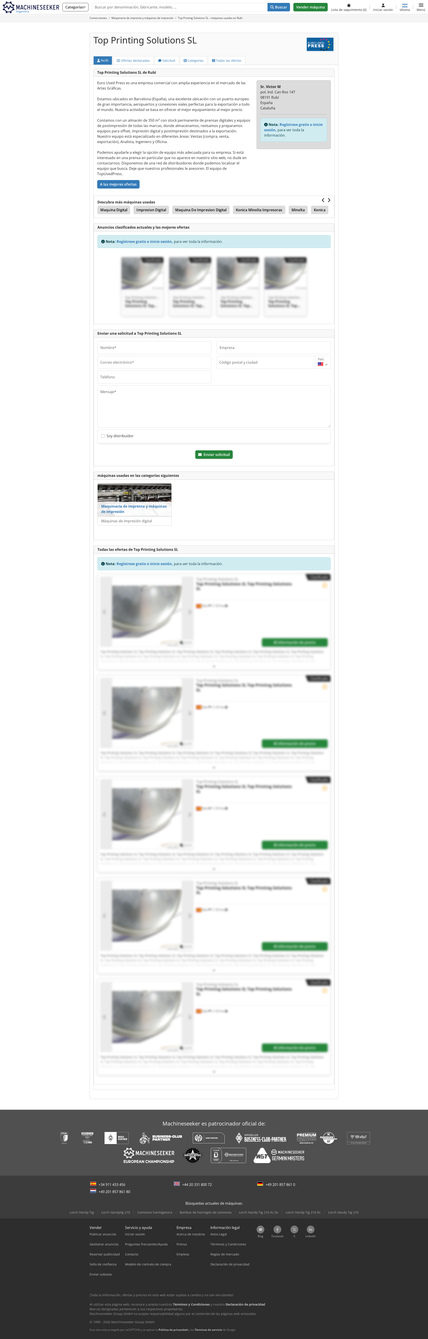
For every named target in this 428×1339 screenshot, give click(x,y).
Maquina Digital (113, 209)
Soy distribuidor (120, 435)
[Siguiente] (329, 200)
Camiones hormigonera (154, 1212)
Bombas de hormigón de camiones (206, 1212)
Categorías (195, 60)
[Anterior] (323, 200)
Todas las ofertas (228, 60)
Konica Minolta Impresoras (259, 209)
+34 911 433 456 (112, 1184)
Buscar (280, 7)
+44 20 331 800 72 (197, 1184)
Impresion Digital (151, 209)
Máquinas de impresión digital (126, 521)
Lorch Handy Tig (82, 1212)
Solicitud (168, 60)
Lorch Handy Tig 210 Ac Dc (258, 1212)
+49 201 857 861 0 (280, 1184)
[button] (421, 7)
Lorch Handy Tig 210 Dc (303, 1212)
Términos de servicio (208, 1330)
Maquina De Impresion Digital (200, 209)
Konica (319, 209)
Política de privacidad (173, 1330)
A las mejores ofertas (118, 184)
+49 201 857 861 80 (114, 1191)
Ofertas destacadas (135, 60)
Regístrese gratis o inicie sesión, (145, 241)
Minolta (298, 209)
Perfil (104, 60)
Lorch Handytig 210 (115, 1212)
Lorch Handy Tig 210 (343, 1212)
